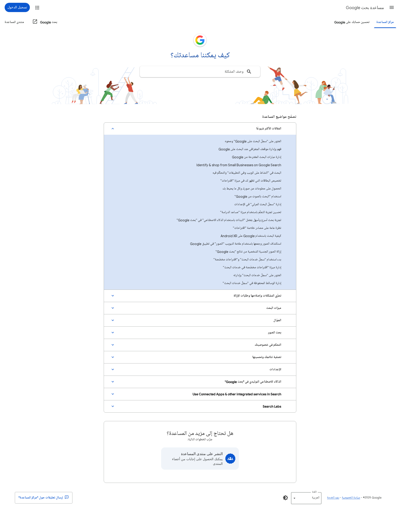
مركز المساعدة (385, 22)
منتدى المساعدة (14, 22)
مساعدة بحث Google (365, 7)
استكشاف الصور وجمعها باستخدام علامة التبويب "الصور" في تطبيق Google (235, 244)
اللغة (314, 492)
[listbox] (306, 498)
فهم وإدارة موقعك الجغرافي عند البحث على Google (250, 149)
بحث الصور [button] (274, 332)
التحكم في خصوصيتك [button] (268, 345)
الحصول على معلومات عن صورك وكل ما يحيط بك (251, 188)
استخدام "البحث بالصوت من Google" (257, 196)
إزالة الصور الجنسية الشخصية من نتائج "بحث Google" (248, 251)
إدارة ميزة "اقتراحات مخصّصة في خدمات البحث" (252, 267)
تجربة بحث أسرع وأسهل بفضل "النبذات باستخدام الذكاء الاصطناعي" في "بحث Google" (229, 220)
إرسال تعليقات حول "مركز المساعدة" (41, 497)
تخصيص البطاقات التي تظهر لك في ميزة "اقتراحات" (250, 181)
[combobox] (200, 71)
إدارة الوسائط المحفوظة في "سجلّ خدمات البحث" (252, 283)
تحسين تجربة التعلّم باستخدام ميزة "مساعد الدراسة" (250, 212)
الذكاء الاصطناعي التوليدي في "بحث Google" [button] (253, 381)
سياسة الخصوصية (351, 498)
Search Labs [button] (272, 406)
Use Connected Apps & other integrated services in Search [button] (237, 394)
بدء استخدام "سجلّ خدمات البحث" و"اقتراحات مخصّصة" (247, 259)
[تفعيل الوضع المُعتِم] (285, 497)
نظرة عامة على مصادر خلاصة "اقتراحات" (257, 228)
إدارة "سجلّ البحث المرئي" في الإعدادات (257, 204)
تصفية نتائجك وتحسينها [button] (266, 357)
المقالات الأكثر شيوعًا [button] (268, 128)
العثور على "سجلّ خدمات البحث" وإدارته (257, 275)
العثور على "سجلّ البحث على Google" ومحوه (253, 141)
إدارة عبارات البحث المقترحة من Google (256, 157)
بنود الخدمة (333, 498)
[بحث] (249, 71)
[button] (391, 7)
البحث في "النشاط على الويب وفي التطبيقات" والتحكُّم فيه (246, 173)
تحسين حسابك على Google (351, 22)
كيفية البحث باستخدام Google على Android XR (251, 236)
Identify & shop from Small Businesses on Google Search (239, 165)
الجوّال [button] (277, 320)
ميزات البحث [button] (273, 308)
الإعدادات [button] (275, 369)
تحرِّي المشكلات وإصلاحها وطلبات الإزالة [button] (257, 295)
